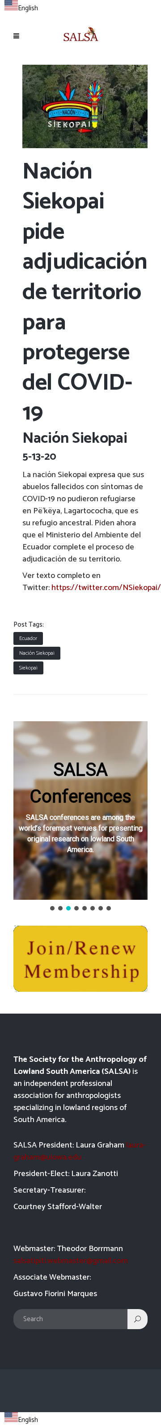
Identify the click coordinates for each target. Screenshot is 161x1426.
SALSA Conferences (80, 783)
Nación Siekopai (37, 653)
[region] (80, 816)
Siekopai (28, 668)
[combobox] (21, 7)
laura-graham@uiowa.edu (79, 1151)
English (28, 8)
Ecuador (28, 638)
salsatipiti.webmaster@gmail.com (70, 1261)
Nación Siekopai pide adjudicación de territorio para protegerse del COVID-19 (84, 292)
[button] (80, 810)
